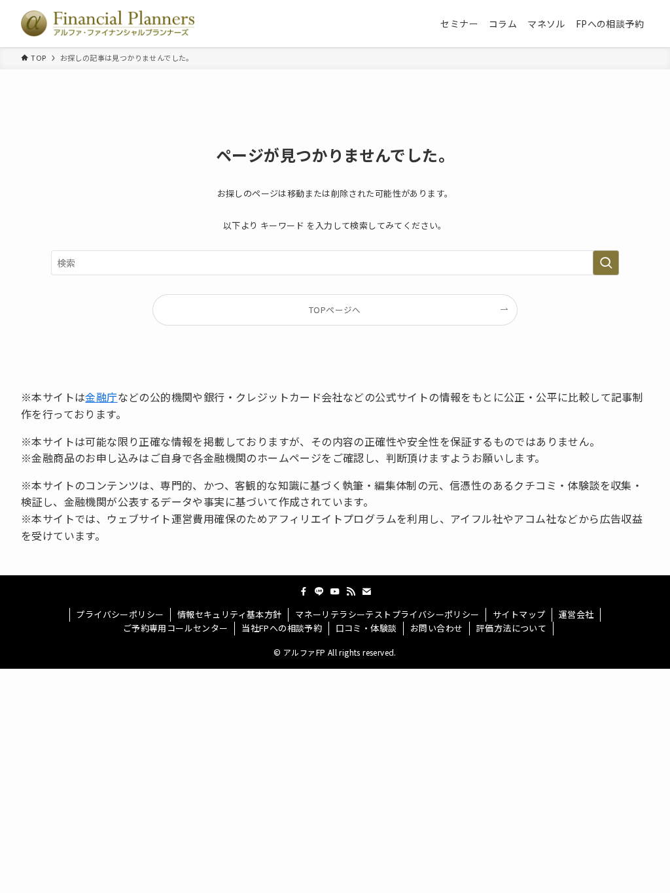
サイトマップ (519, 614)
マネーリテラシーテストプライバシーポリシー (387, 614)
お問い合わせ (436, 628)
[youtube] (335, 592)
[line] (319, 592)
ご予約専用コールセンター (175, 628)
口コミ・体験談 (366, 628)
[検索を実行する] (606, 262)
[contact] (366, 592)
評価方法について (511, 628)
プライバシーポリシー (120, 614)
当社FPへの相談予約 (281, 628)
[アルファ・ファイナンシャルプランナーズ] (107, 23)
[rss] (351, 592)
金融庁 (101, 397)
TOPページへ (335, 309)
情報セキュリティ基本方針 (229, 614)
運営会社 (576, 614)
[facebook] (303, 592)
